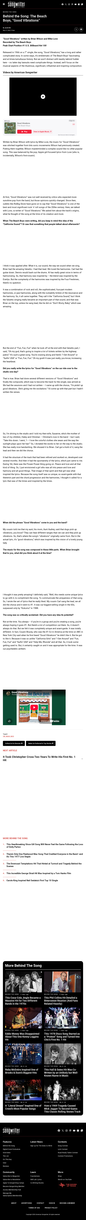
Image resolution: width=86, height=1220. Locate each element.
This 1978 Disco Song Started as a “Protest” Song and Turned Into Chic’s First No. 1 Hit (62, 1036)
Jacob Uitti (8, 28)
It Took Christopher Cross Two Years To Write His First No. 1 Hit (39, 758)
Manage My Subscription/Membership (12, 1194)
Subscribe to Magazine (11, 1176)
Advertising (26, 1203)
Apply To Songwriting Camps (13, 1183)
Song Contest (63, 1146)
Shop (60, 1176)
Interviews (7, 1153)
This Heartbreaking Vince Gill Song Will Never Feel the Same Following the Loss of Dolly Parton (44, 845)
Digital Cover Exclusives (11, 1149)
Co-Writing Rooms (37, 1183)
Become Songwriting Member (14, 1186)
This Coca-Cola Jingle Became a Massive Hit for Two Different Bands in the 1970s (23, 1000)
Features (7, 1142)
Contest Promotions (65, 1156)
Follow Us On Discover (13, 743)
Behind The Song (10, 12)
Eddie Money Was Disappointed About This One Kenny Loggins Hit (22, 1036)
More (60, 1172)
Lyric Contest (63, 1149)
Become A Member (67, 1203)
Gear (4, 1163)
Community (9, 1172)
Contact (40, 1203)
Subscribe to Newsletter (11, 1179)
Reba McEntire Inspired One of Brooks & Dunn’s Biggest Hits (21, 1071)
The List (6, 1156)
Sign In (52, 1203)
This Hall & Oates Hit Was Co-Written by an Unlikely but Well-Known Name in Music (61, 1072)
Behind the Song (9, 1146)
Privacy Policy (51, 1208)
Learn (33, 1172)
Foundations (35, 1176)
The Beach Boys (8, 736)
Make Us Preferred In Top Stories (40, 743)
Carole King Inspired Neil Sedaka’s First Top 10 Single (32, 880)
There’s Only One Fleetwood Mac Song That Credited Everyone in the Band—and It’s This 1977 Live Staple (44, 855)
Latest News (36, 1142)
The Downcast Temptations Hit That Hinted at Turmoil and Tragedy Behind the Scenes (44, 865)
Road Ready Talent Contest (68, 1153)
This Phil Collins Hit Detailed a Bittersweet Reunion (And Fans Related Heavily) (61, 1000)
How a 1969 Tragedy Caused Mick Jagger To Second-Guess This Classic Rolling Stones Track (62, 1108)
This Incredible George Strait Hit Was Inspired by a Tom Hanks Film (38, 873)
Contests (62, 1142)
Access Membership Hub (12, 1190)
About (13, 1203)
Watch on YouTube (65, 1179)
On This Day (7, 1159)
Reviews (6, 1166)
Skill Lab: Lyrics (36, 1179)
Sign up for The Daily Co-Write (41, 1146)
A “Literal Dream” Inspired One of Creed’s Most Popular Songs (23, 1107)
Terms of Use (34, 1208)
